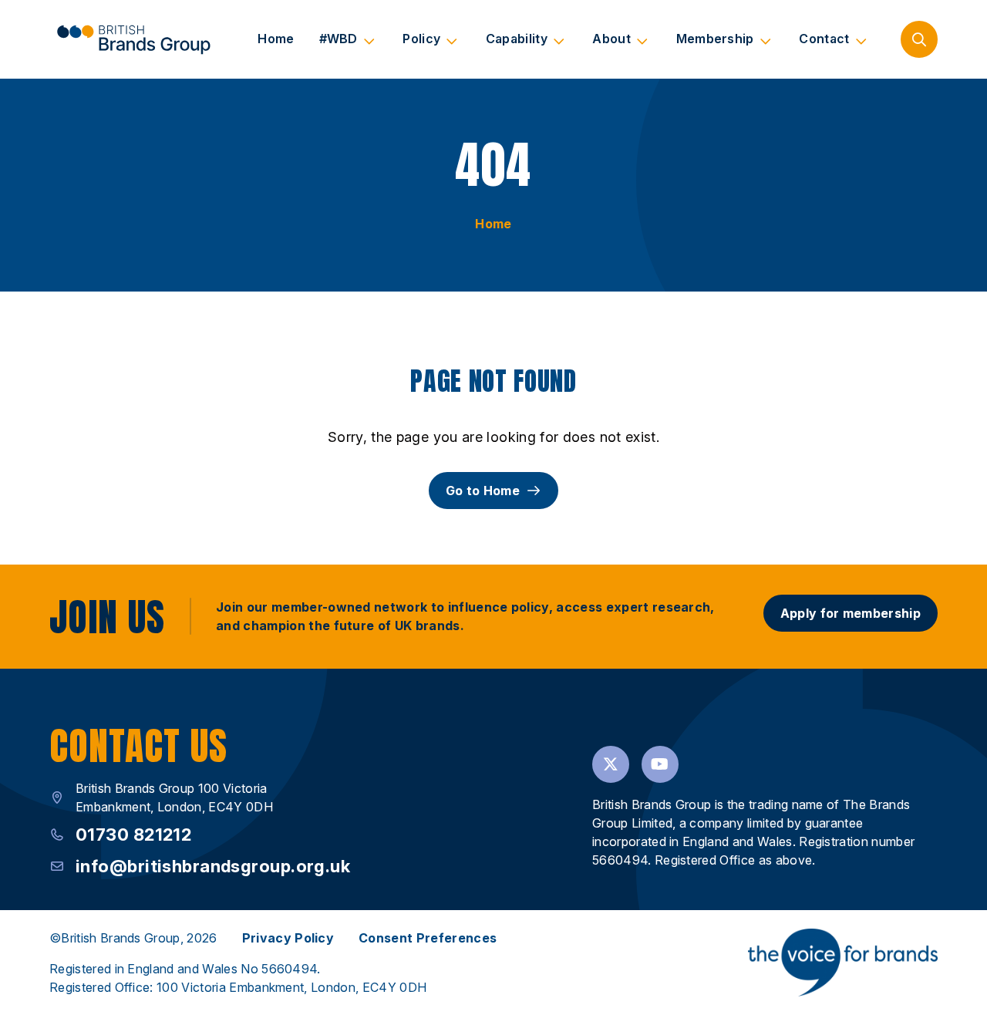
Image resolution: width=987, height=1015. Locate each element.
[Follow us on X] (610, 764)
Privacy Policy (288, 938)
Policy (421, 38)
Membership (715, 38)
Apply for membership (850, 613)
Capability (516, 38)
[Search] (919, 39)
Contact (824, 38)
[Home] (133, 39)
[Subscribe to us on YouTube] (660, 764)
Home (276, 38)
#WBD (338, 38)
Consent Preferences (428, 938)
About (611, 38)
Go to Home (483, 490)
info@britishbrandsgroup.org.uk (213, 866)
